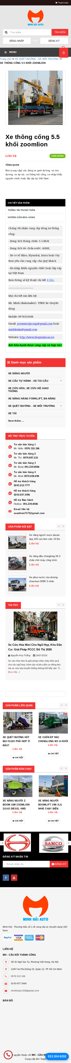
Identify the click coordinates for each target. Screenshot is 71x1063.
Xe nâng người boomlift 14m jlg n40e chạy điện (50, 804)
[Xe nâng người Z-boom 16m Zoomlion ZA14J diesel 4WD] (18, 786)
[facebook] (6, 878)
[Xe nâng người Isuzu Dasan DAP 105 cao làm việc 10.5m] (17, 542)
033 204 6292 (57, 1056)
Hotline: (18, 504)
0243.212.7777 (22, 485)
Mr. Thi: (18, 457)
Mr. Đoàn (19, 467)
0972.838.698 (31, 476)
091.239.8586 (32, 467)
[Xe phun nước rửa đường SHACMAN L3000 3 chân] (17, 585)
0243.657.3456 (22, 494)
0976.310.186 (32, 448)
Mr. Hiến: (19, 448)
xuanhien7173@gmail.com (29, 513)
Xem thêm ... (16, 420)
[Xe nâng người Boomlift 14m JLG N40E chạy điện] (53, 786)
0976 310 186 (18, 976)
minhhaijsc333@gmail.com (25, 990)
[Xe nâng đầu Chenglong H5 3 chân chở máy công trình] (17, 563)
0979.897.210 (30, 457)
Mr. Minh (18, 476)
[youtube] (14, 878)
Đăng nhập (17, 41)
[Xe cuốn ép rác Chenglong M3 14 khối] (53, 723)
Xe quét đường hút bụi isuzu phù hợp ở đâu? (16, 741)
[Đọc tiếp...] (14, 672)
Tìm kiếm (59, 32)
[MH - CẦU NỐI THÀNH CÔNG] (35, 909)
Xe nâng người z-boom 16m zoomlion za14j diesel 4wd (16, 804)
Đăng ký (54, 41)
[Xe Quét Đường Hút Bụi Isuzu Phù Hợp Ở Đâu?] (18, 723)
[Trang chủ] (35, 18)
